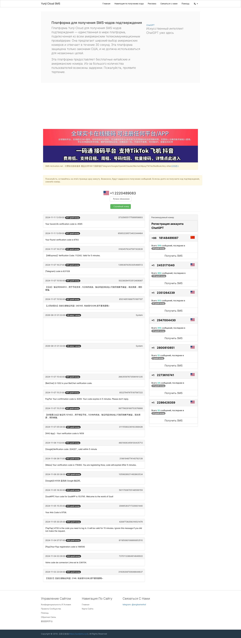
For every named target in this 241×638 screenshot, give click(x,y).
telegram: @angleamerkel (134, 604)
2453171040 (166, 265)
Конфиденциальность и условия (56, 604)
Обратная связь (48, 617)
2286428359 (166, 402)
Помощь (186, 3)
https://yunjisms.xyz (78, 634)
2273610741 (165, 375)
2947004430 (166, 320)
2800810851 (166, 347)
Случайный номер (121, 206)
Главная (106, 3)
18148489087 (168, 238)
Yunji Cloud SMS (50, 3)
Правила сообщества (51, 609)
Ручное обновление (121, 199)
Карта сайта (87, 609)
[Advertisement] (120, 108)
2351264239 (166, 292)
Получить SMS (173, 255)
